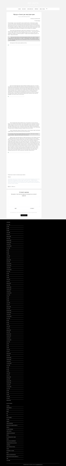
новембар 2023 (9, 289)
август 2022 (8, 318)
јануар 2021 (8, 355)
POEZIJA (8, 448)
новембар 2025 (9, 242)
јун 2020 (8, 369)
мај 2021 (8, 347)
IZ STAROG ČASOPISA (10, 429)
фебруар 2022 (9, 330)
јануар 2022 (8, 332)
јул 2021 (8, 343)
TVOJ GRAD (8, 460)
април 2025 (8, 255)
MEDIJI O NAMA (42, 8)
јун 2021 (8, 345)
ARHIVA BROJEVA (30, 8)
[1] (10, 94)
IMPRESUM (36, 8)
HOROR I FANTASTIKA (10, 423)
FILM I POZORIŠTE (9, 417)
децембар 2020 (9, 357)
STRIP (7, 458)
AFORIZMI (8, 405)
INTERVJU (8, 427)
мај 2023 (8, 300)
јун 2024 (8, 275)
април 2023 (8, 302)
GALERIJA (8, 421)
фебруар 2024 (9, 283)
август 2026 (8, 224)
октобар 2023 (9, 291)
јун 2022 (8, 322)
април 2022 (8, 326)
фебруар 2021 (9, 353)
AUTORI (8, 409)
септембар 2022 (9, 316)
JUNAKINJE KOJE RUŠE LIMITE (11, 433)
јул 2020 (8, 367)
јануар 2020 (8, 378)
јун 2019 (8, 392)
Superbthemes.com (39, 464)
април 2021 (8, 349)
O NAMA (19, 8)
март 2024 (8, 281)
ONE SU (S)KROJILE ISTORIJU (11, 446)
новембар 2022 (9, 312)
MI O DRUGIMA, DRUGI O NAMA (11, 437)
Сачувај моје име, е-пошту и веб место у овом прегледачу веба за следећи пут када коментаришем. (24, 212)
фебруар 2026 (9, 236)
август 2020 (8, 365)
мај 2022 (8, 324)
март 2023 (8, 304)
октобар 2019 (8, 384)
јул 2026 (8, 226)
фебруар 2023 (9, 306)
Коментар (24, 195)
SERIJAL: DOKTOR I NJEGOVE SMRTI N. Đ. (12, 456)
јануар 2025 (8, 261)
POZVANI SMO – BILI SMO (10, 450)
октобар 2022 (9, 314)
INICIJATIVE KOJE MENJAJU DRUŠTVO (12, 425)
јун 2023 (8, 298)
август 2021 (8, 341)
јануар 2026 (8, 238)
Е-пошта (32, 208)
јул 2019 (8, 390)
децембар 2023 (9, 287)
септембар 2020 (9, 363)
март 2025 (8, 257)
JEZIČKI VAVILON (9, 431)
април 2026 (8, 232)
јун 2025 (8, 252)
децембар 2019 (9, 380)
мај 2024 (8, 277)
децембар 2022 (9, 310)
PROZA (8, 452)
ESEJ (7, 413)
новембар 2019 (9, 382)
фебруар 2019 (9, 400)
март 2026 (8, 234)
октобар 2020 (9, 361)
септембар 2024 (9, 269)
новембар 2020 (9, 359)
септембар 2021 (9, 339)
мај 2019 (8, 394)
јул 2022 (8, 320)
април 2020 (8, 373)
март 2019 (8, 398)
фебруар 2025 (9, 259)
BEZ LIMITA (33, 3)
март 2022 (8, 328)
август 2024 (8, 271)
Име (16, 208)
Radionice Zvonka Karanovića (11, 454)
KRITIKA (8, 435)
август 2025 (8, 248)
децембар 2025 (9, 240)
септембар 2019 (9, 386)
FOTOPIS (8, 419)
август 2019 (8, 388)
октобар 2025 (9, 244)
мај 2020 (8, 371)
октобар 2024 (9, 267)
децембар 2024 (9, 263)
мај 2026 (8, 230)
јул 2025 (8, 250)
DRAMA (8, 411)
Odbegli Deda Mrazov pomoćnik (12, 442)
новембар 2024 (9, 265)
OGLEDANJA (8, 444)
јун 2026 (8, 228)
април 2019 (8, 396)
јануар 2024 (8, 285)
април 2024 (8, 279)
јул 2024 (8, 273)
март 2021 (8, 351)
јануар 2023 (8, 308)
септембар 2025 (9, 246)
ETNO (7, 415)
